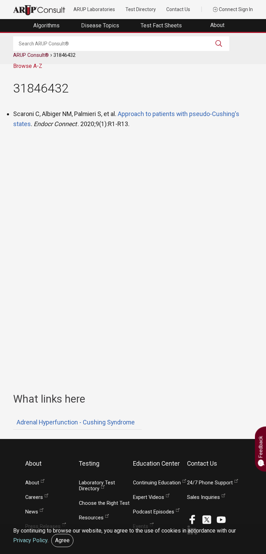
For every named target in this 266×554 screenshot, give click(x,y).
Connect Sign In (235, 9)
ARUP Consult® (31, 55)
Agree (62, 540)
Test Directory (140, 9)
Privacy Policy (30, 540)
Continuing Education (157, 483)
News (31, 512)
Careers (34, 497)
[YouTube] (221, 519)
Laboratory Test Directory (97, 486)
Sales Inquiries (203, 497)
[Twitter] (207, 519)
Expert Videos (148, 497)
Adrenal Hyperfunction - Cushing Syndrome (76, 422)
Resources (91, 518)
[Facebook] (192, 519)
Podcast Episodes (153, 512)
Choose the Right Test (104, 503)
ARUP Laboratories (94, 9)
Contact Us (178, 9)
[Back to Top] (252, 531)
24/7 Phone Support (210, 483)
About (218, 25)
